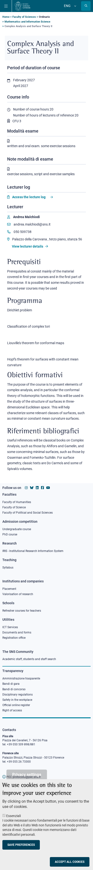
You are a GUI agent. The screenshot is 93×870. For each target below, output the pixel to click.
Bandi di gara (11, 683)
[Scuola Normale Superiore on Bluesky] (31, 488)
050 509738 (22, 232)
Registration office (14, 637)
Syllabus (7, 567)
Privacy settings (26, 774)
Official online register (16, 705)
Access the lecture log (29, 197)
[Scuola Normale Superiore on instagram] (26, 488)
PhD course (9, 534)
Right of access (12, 710)
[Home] (22, 6)
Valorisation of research (17, 594)
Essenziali (13, 816)
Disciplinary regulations (17, 694)
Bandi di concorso (14, 689)
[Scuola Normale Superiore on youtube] (48, 488)
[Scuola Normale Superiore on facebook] (42, 488)
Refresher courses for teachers (21, 610)
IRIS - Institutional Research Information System (32, 551)
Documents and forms (16, 632)
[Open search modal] (86, 6)
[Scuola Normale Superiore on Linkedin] (37, 488)
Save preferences (21, 845)
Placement (9, 589)
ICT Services (10, 627)
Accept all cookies (69, 862)
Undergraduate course (16, 529)
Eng (67, 6)
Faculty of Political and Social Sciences (27, 512)
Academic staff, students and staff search (29, 659)
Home (6, 16)
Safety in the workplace (17, 700)
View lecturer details (28, 246)
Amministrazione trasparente (21, 678)
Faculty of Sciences (24, 16)
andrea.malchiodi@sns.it (32, 224)
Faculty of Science (14, 507)
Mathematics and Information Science (27, 21)
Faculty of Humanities (16, 502)
